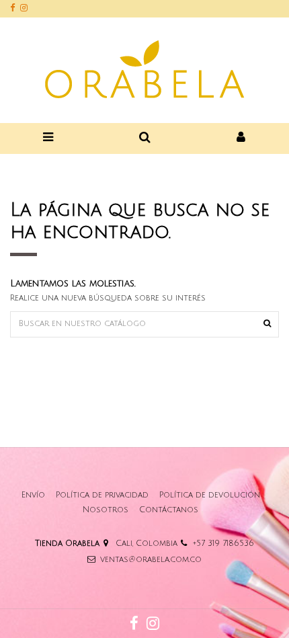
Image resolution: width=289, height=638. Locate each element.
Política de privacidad (102, 495)
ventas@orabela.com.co (151, 559)
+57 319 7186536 (223, 543)
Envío (33, 495)
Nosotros (105, 510)
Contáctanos (168, 510)
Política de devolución (209, 495)
